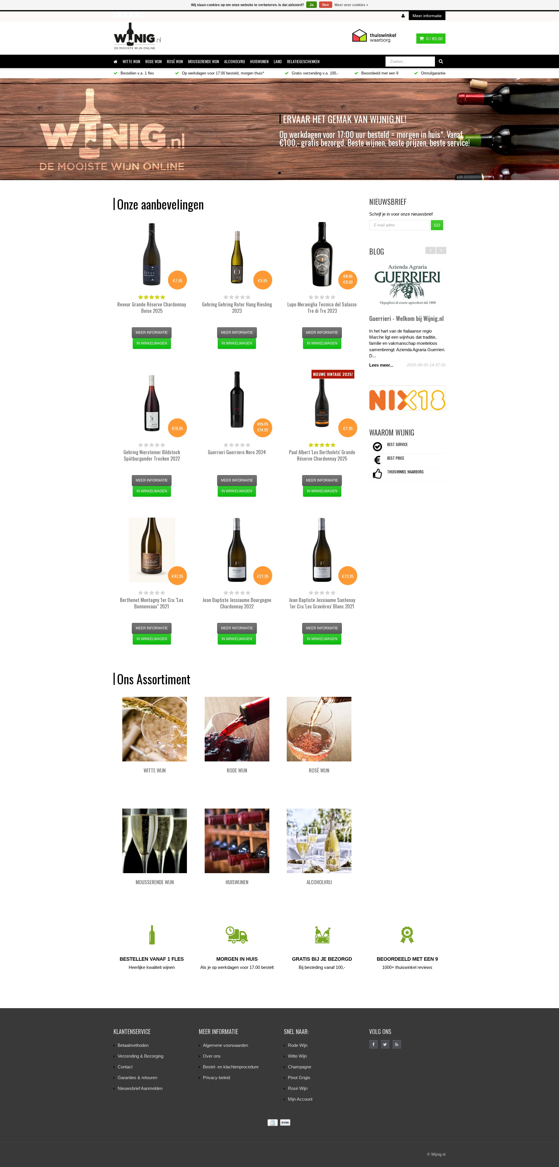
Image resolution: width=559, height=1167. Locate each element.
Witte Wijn (297, 1056)
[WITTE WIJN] (154, 729)
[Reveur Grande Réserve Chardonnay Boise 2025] (151, 254)
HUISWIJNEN (259, 61)
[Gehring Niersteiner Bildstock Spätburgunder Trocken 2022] (151, 402)
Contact (125, 1066)
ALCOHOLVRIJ (234, 61)
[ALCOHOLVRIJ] (319, 841)
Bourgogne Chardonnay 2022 (236, 603)
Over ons (212, 1056)
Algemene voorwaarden (225, 1045)
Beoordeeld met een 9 (379, 73)
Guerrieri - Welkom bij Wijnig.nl (406, 318)
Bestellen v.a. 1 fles (136, 73)
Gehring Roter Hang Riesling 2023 (237, 307)
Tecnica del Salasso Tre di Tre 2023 (322, 307)
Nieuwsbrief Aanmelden (140, 1088)
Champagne (299, 1066)
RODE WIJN (153, 61)
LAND (278, 61)
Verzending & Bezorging (140, 1056)
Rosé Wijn (297, 1088)
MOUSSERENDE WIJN (203, 61)
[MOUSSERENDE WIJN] (154, 841)
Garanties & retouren (137, 1077)
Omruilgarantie (432, 73)
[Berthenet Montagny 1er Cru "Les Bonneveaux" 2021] (151, 550)
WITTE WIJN (131, 61)
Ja (311, 5)
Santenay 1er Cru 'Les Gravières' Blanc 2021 (322, 603)
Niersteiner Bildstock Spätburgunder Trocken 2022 (151, 455)
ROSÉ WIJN (175, 61)
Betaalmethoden (133, 1045)
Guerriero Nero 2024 (237, 452)
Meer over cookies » (351, 5)
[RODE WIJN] (237, 729)
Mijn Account (300, 1099)
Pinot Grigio (299, 1077)
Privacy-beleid (216, 1077)
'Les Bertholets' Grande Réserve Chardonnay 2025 (322, 455)
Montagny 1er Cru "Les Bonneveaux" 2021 (151, 603)
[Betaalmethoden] (279, 1122)
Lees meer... (381, 365)
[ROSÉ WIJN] (319, 729)
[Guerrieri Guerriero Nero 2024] (237, 402)
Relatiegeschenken (303, 61)
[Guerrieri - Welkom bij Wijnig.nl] (407, 285)
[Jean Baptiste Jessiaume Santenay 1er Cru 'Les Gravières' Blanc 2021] (322, 550)
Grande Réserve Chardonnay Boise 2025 (151, 307)
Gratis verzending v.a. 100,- (314, 73)
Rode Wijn (297, 1045)
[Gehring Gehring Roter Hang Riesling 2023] (237, 254)
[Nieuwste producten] (396, 1044)
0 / (434, 38)
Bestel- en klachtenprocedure (231, 1066)
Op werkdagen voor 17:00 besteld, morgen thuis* (222, 73)
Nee (325, 5)
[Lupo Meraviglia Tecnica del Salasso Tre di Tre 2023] (322, 254)
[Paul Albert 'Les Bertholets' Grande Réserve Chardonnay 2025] (322, 402)
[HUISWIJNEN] (237, 841)
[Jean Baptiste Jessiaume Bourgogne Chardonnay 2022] (237, 550)
